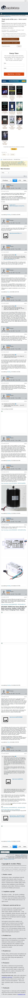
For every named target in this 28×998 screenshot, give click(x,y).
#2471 (25, 472)
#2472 (25, 524)
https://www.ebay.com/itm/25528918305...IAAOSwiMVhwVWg (13, 529)
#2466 (25, 334)
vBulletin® (21, 855)
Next (24, 180)
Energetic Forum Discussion (8, 159)
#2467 (25, 352)
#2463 (25, 252)
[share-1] (26, 188)
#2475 (25, 753)
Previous (5, 180)
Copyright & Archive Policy (9, 859)
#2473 (25, 597)
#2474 (25, 696)
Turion (8, 219)
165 (15, 180)
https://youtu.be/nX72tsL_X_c (16, 233)
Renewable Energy (17, 159)
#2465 (25, 303)
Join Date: (9, 188)
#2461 (25, 191)
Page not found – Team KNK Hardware (17, 815)
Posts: (16, 188)
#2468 (25, 383)
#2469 (25, 401)
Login (25, 0)
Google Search (12, 204)
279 (20, 180)
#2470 (25, 443)
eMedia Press (8, 16)
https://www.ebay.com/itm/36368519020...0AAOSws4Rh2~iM (13, 604)
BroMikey (9, 184)
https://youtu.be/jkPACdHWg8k (16, 717)
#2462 (25, 226)
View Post (15, 354)
